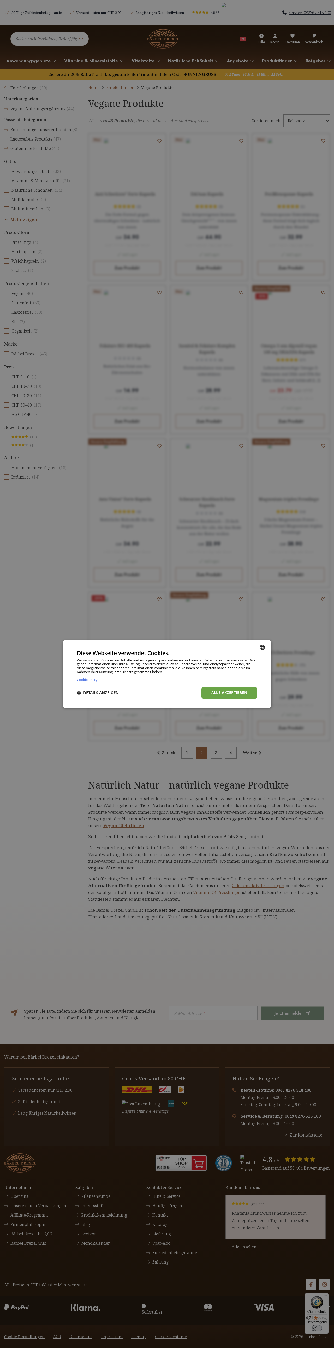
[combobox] (262, 647)
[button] (98, 693)
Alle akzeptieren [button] (229, 692)
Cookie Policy (87, 679)
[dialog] (167, 674)
